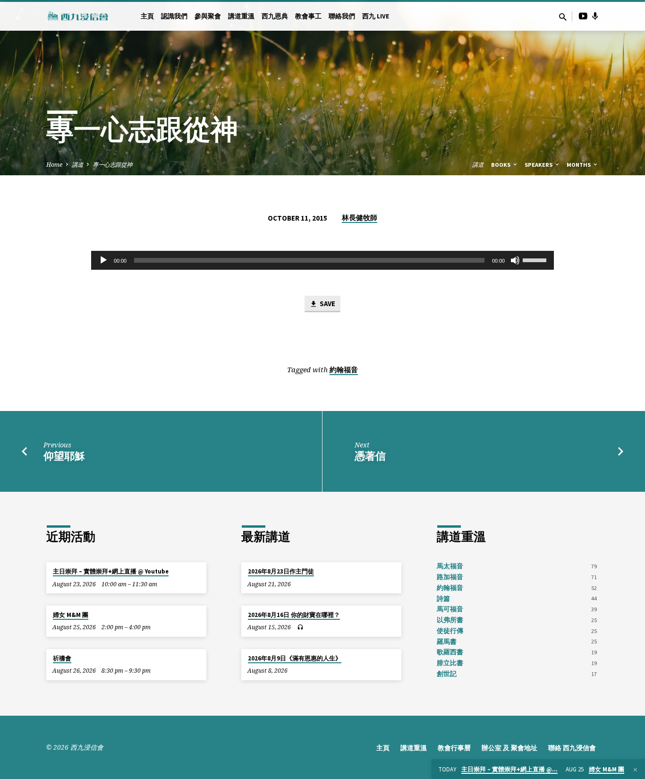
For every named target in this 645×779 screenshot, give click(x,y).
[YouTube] (583, 16)
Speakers (539, 164)
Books (501, 164)
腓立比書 (450, 663)
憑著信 (370, 455)
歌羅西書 (450, 652)
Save (326, 303)
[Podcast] (595, 16)
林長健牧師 (359, 217)
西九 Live (375, 16)
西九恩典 (275, 16)
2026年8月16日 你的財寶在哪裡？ (294, 615)
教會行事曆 (454, 748)
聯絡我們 (342, 16)
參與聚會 (208, 16)
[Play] (103, 260)
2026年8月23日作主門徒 (281, 571)
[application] (322, 260)
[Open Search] (563, 17)
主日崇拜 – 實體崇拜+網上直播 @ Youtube (111, 571)
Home (54, 165)
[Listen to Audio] (300, 627)
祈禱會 (62, 658)
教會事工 (308, 16)
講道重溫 (241, 16)
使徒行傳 (450, 631)
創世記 (447, 674)
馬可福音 (450, 609)
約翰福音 (344, 369)
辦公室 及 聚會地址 (509, 748)
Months (579, 164)
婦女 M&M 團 (70, 615)
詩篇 (443, 599)
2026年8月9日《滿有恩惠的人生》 (294, 658)
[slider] (536, 259)
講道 (77, 165)
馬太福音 (450, 566)
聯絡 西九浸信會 (572, 748)
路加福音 (450, 577)
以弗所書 (450, 620)
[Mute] (515, 260)
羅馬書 (447, 642)
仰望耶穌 (64, 455)
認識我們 (174, 16)
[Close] (635, 769)
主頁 (147, 16)
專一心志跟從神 (112, 165)
